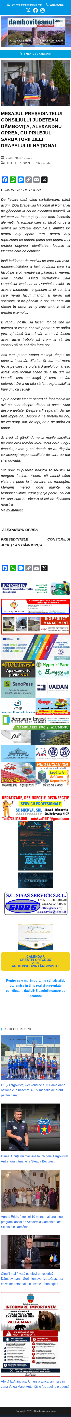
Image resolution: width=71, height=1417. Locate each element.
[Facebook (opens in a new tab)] (35, 10)
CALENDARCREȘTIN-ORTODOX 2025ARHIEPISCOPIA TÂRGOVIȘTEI (35, 961)
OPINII (27, 163)
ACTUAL (12, 163)
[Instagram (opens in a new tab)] (42, 10)
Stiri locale (43, 163)
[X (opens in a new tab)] (28, 10)
